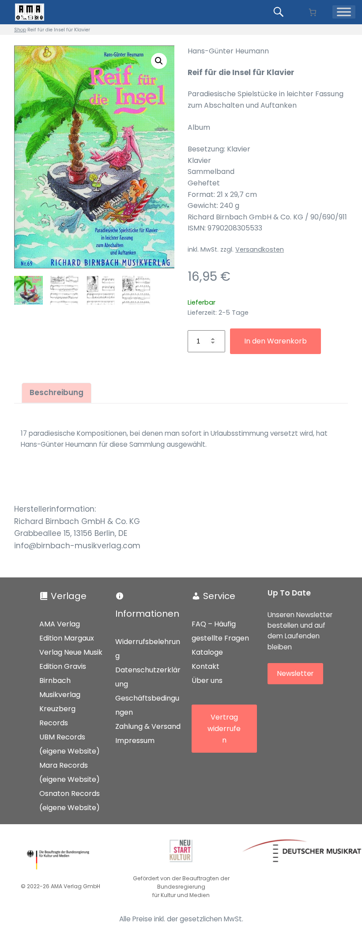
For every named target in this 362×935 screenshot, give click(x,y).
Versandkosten (259, 249)
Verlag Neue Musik (70, 652)
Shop (20, 29)
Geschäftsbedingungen (147, 705)
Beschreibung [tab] (56, 392)
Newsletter (295, 673)
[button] (159, 61)
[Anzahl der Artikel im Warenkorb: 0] (312, 12)
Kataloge (207, 652)
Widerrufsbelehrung (147, 649)
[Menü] (344, 12)
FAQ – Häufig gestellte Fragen (220, 631)
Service (219, 596)
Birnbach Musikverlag (59, 687)
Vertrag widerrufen (224, 728)
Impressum (135, 740)
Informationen (147, 613)
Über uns (207, 680)
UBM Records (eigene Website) (69, 744)
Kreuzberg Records (57, 716)
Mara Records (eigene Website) (69, 772)
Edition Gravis (62, 666)
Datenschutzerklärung (148, 677)
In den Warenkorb (275, 341)
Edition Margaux (66, 638)
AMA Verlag (59, 624)
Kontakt (205, 666)
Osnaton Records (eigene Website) (69, 800)
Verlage (69, 596)
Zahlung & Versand (148, 726)
